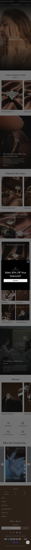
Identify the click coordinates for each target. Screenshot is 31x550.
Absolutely (15, 280)
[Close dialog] (28, 262)
